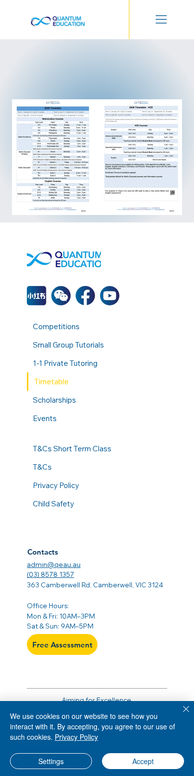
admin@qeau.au (54, 564)
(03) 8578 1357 (50, 574)
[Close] (180, 715)
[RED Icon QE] (36, 295)
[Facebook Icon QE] (85, 295)
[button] (61, 295)
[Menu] (161, 19)
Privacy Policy (76, 737)
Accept (143, 761)
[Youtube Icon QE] (109, 295)
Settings (51, 761)
